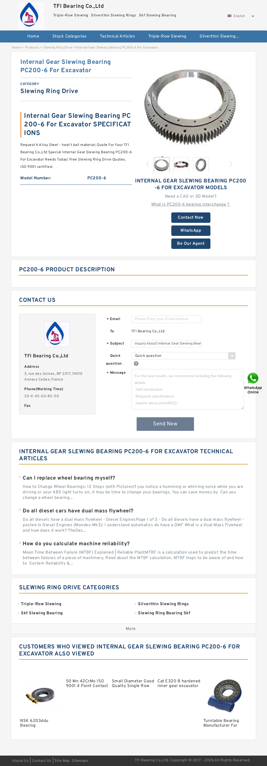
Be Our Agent (190, 243)
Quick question (114, 360)
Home (33, 36)
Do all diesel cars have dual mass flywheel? (78, 511)
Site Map (62, 761)
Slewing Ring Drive (58, 48)
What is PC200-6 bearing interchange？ (190, 204)
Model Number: (35, 178)
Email (113, 319)
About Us (20, 761)
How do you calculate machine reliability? (76, 544)
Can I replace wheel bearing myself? (69, 478)
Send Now (165, 424)
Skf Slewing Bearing (133, 53)
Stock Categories (69, 36)
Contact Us (41, 761)
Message (116, 373)
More (131, 629)
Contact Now (191, 217)
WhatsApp (190, 230)
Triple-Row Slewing (167, 36)
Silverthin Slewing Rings (222, 36)
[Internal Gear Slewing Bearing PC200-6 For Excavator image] (191, 105)
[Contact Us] (253, 383)
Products (32, 48)
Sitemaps (80, 761)
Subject (115, 343)
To (112, 331)
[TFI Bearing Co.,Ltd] (31, 14)
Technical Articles (117, 36)
